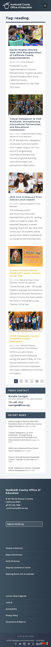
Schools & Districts (14, 548)
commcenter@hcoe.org (17, 508)
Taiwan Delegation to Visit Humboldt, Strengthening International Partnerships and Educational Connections (25, 124)
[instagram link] (24, 644)
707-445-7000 (14, 505)
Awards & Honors (26, 280)
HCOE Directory (13, 561)
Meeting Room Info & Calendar (20, 574)
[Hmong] (44, 643)
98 (37, 381)
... (31, 381)
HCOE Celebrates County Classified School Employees (24, 339)
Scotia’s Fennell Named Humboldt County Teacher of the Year (25, 273)
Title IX (9, 602)
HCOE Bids (40, 640)
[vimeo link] (29, 644)
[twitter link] (20, 644)
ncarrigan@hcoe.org (19, 405)
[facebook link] (16, 644)
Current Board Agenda (16, 596)
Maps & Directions (14, 554)
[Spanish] (47, 643)
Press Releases (27, 62)
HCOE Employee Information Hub (20, 640)
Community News (28, 134)
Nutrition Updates (27, 204)
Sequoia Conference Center (18, 567)
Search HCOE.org (15, 524)
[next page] (42, 381)
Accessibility (11, 609)
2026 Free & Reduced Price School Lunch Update (26, 198)
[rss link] (33, 644)
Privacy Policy (12, 615)
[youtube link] (37, 644)
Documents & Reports (16, 622)
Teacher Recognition (26, 283)
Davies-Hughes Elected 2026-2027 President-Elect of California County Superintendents (25, 54)
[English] (40, 643)
